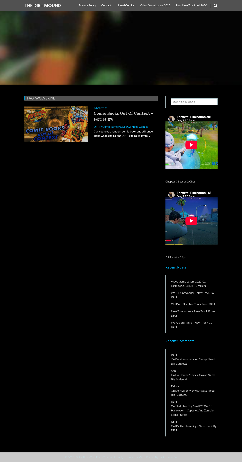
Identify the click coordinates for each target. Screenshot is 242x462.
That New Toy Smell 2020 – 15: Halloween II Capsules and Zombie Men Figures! (192, 410)
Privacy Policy (87, 5)
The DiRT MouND (42, 5)
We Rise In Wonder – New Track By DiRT (192, 295)
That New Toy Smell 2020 (191, 5)
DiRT (97, 126)
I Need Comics (125, 5)
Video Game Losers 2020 (155, 5)
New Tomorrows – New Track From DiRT (193, 313)
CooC (125, 126)
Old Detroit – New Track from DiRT (193, 304)
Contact (106, 5)
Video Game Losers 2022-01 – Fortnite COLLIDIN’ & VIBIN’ (189, 283)
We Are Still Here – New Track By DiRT (191, 324)
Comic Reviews (111, 126)
